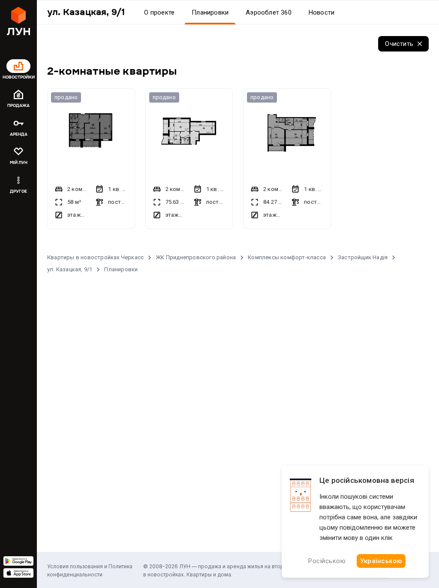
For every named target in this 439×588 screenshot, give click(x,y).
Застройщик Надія (363, 257)
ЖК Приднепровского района (196, 257)
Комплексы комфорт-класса (287, 257)
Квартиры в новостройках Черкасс (95, 257)
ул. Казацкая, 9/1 (69, 269)
